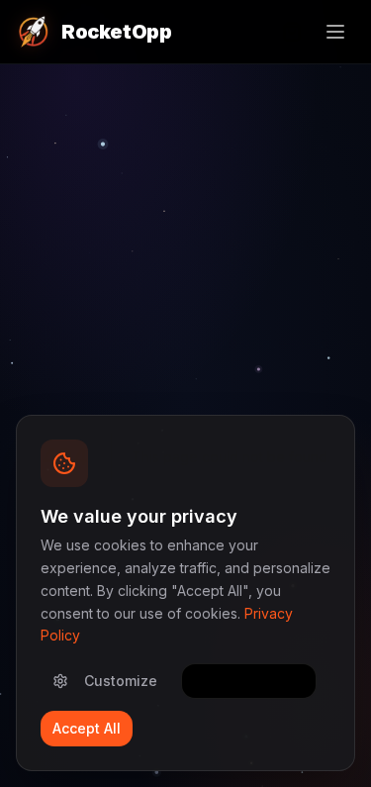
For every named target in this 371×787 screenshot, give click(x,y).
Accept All (86, 728)
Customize (120, 680)
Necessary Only (249, 680)
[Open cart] (292, 31)
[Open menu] (335, 31)
